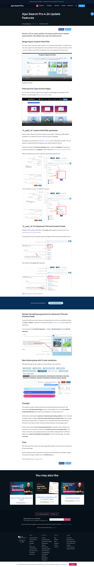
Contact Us (32, 554)
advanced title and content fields (31, 232)
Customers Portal (33, 537)
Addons (43, 545)
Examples (49, 5)
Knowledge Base (45, 552)
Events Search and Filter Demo (61, 149)
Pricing (81, 6)
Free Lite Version (33, 548)
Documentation (45, 550)
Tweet (68, 29)
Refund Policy (45, 547)
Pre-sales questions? (47, 514)
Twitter (55, 545)
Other (52, 502)
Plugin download (45, 539)
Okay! (72, 564)
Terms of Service (70, 547)
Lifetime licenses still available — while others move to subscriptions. (47, 1)
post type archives (44, 95)
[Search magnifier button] (37, 6)
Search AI (57, 5)
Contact (63, 5)
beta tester (54, 527)
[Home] (17, 6)
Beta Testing (45, 558)
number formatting (57, 322)
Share (61, 29)
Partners (56, 539)
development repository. (67, 524)
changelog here (38, 459)
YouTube (56, 547)
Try (76, 5)
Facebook (56, 543)
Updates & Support (46, 548)
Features (41, 5)
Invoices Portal (32, 539)
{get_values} (45, 141)
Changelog (44, 559)
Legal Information (71, 548)
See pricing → (62, 1)
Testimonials (32, 547)
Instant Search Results (72, 498)
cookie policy (64, 564)
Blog (55, 537)
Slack (55, 541)
